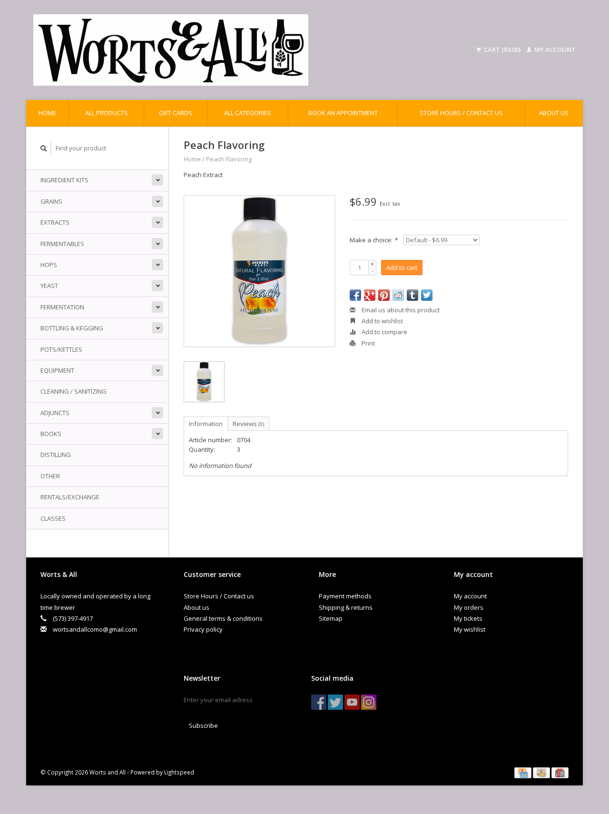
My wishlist (469, 629)
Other (50, 476)
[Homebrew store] (232, 50)
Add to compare (383, 332)
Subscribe (203, 725)
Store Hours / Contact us (461, 113)
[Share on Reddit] (398, 295)
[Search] (44, 148)
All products (106, 113)
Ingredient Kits (64, 180)
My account (554, 49)
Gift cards (175, 113)
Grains (51, 201)
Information (206, 423)
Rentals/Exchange (69, 497)
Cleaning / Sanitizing (73, 391)
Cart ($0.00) (502, 49)
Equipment (57, 370)
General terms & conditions (223, 618)
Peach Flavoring (229, 159)
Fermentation (62, 307)
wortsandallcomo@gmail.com (95, 629)
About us (554, 113)
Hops (48, 264)
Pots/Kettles (61, 349)
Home (47, 113)
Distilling (55, 454)
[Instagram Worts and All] (368, 702)
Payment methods (345, 596)
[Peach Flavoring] (259, 271)
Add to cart (401, 267)
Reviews (248, 423)
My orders (468, 607)
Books (50, 433)
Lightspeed (179, 772)
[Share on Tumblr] (412, 295)
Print (367, 343)
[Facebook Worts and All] (318, 702)
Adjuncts (54, 412)
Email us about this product (400, 310)
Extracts (54, 222)
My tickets (468, 618)
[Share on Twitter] (426, 295)
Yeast (49, 285)
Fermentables (62, 243)
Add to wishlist (381, 321)
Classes (53, 518)
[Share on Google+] (369, 295)
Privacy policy (203, 629)
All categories (247, 113)
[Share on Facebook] (355, 295)
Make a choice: (373, 240)
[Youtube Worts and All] (352, 702)
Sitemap (331, 618)
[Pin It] (384, 295)
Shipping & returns (346, 607)
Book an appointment (343, 113)
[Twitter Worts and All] (335, 702)
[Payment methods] (523, 772)
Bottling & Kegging (71, 328)
